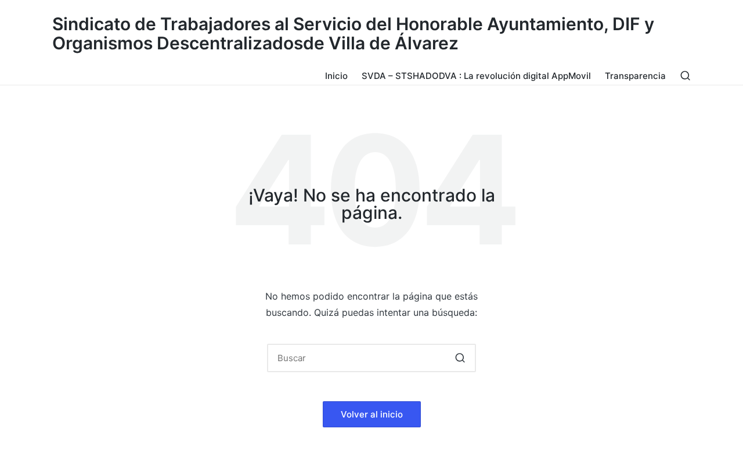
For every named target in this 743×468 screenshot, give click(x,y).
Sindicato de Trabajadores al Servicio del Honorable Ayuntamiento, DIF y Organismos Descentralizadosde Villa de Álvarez (353, 34)
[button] (460, 358)
